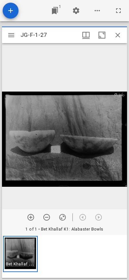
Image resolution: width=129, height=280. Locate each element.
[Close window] (118, 35)
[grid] (64, 256)
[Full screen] (118, 11)
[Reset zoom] (62, 217)
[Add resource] (11, 11)
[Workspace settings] (76, 11)
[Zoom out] (47, 217)
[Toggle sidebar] (11, 35)
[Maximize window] (102, 35)
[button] (20, 254)
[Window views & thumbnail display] (86, 35)
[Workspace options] (97, 11)
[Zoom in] (31, 217)
